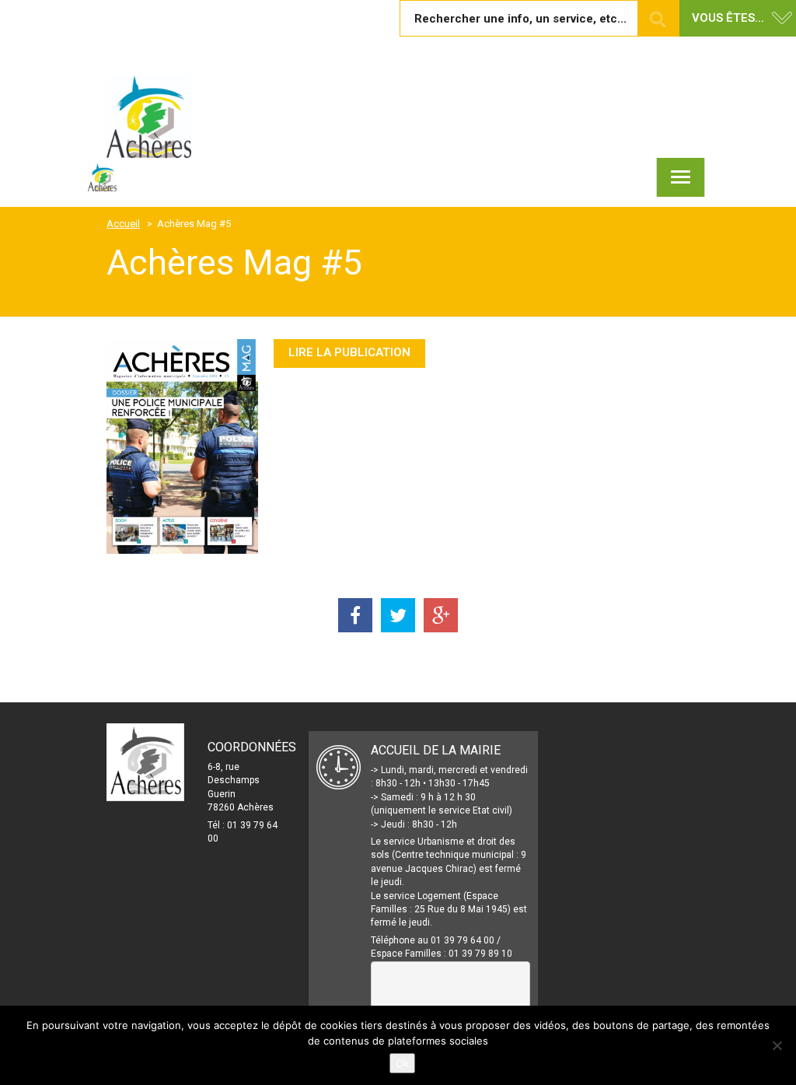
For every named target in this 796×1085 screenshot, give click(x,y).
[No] (776, 1045)
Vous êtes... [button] (728, 18)
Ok (402, 1063)
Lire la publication (349, 352)
